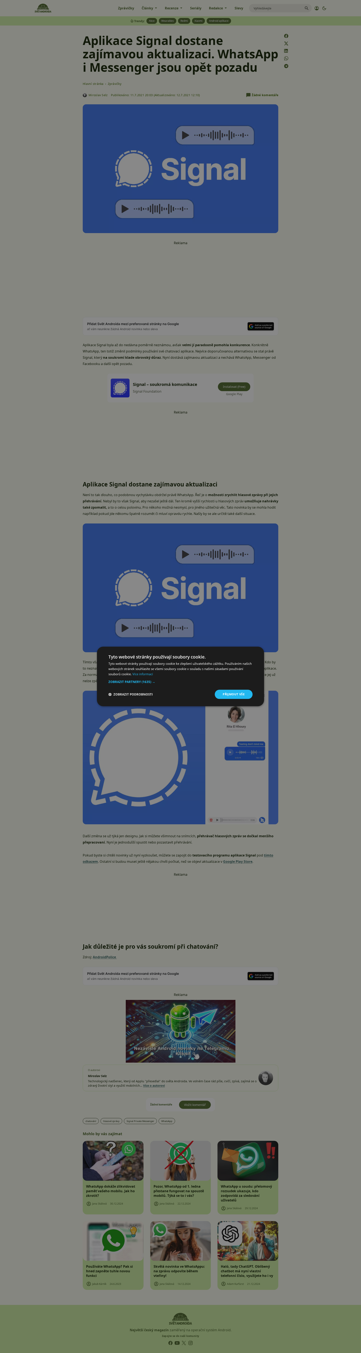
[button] (180, 682)
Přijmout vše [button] (234, 694)
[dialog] (180, 676)
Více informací (142, 674)
